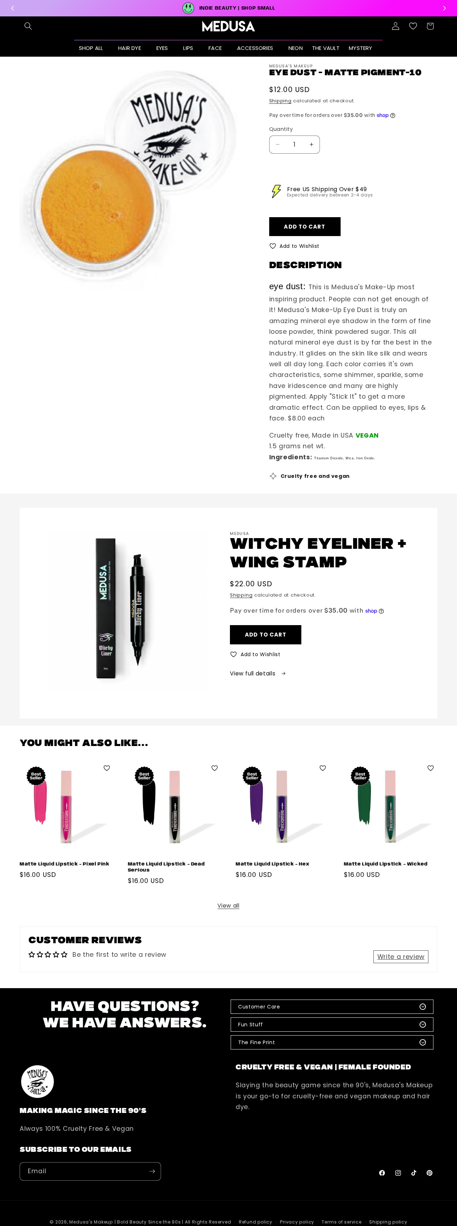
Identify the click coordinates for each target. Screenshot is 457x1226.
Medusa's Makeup (91, 1222)
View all (228, 905)
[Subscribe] (152, 1171)
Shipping (280, 100)
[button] (28, 26)
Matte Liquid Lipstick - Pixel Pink (64, 864)
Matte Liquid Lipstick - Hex (272, 864)
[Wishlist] (413, 26)
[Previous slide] (12, 8)
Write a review (401, 956)
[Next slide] (444, 8)
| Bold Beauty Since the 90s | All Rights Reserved (173, 1222)
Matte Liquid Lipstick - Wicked (386, 864)
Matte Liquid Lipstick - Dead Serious (166, 867)
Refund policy (255, 1222)
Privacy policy (297, 1222)
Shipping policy (388, 1222)
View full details (253, 673)
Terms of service (341, 1222)
